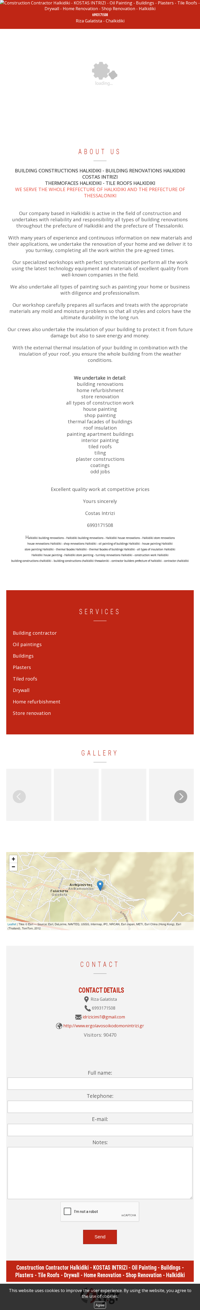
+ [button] (13, 859)
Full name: (100, 1072)
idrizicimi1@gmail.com (104, 1017)
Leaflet (12, 924)
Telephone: (100, 1095)
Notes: (100, 1142)
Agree (100, 1305)
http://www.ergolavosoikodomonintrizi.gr (103, 1026)
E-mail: (100, 1119)
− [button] (13, 867)
